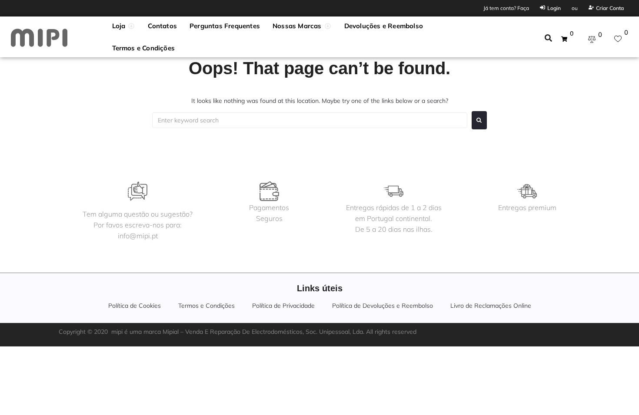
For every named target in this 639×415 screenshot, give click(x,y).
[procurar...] (548, 39)
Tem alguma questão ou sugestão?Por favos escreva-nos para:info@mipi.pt (138, 225)
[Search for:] (309, 120)
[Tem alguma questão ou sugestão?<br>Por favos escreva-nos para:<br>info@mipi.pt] (137, 191)
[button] (124, 26)
